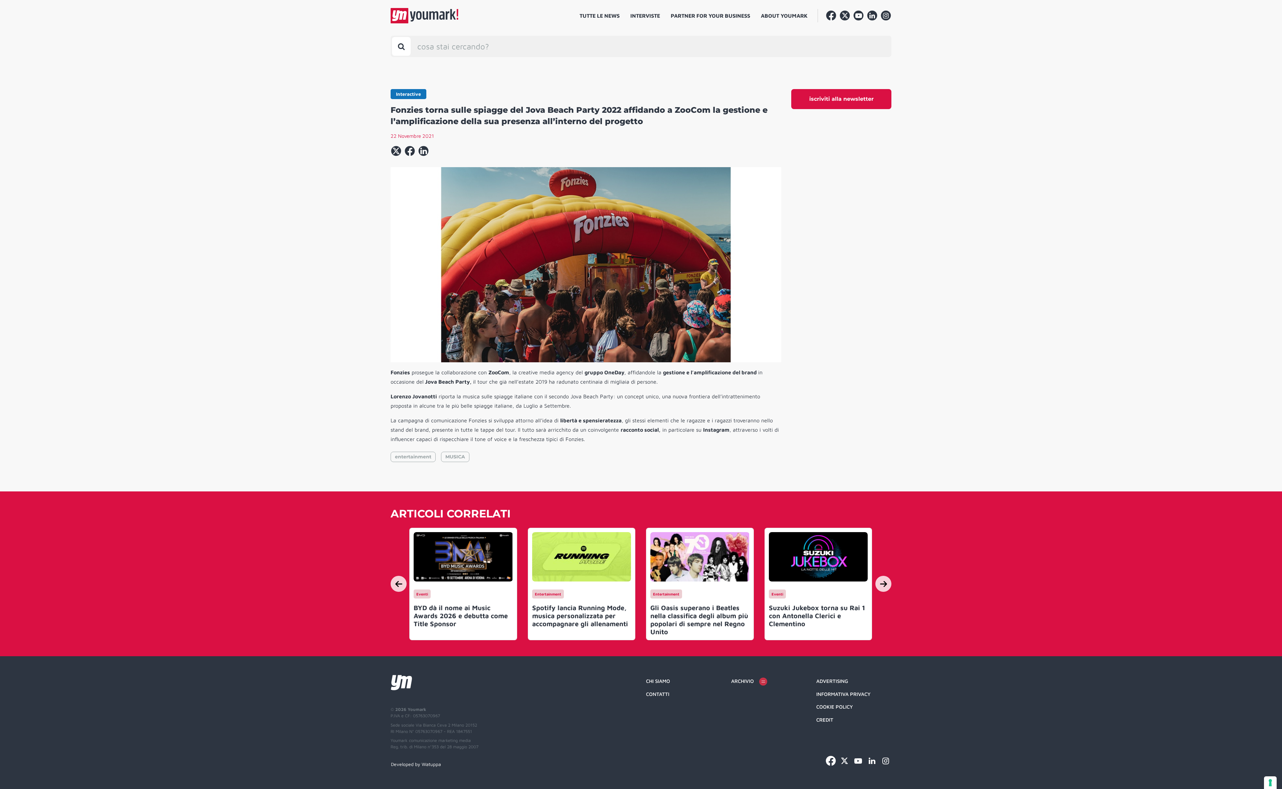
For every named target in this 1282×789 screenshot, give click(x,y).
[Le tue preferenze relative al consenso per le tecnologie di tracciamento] (1270, 782)
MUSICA (455, 457)
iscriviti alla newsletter (841, 99)
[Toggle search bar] (401, 46)
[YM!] (424, 15)
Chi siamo (658, 681)
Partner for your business (710, 16)
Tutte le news (600, 16)
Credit (824, 720)
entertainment (413, 457)
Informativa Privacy (843, 694)
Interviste (645, 16)
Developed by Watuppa (416, 764)
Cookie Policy (834, 707)
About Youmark (784, 16)
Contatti (657, 694)
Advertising (832, 681)
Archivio (742, 681)
